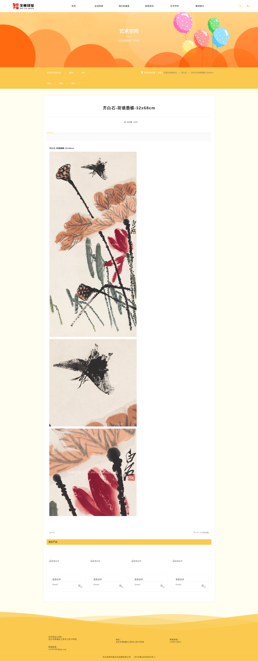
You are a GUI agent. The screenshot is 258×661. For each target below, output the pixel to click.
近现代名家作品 (54, 72)
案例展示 (200, 6)
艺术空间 (174, 6)
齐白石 (184, 73)
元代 (49, 83)
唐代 (71, 72)
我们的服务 (124, 6)
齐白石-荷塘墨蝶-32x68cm (202, 73)
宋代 (83, 72)
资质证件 (67, 561)
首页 (73, 6)
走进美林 (99, 6)
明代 (61, 83)
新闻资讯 (149, 6)
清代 (73, 83)
